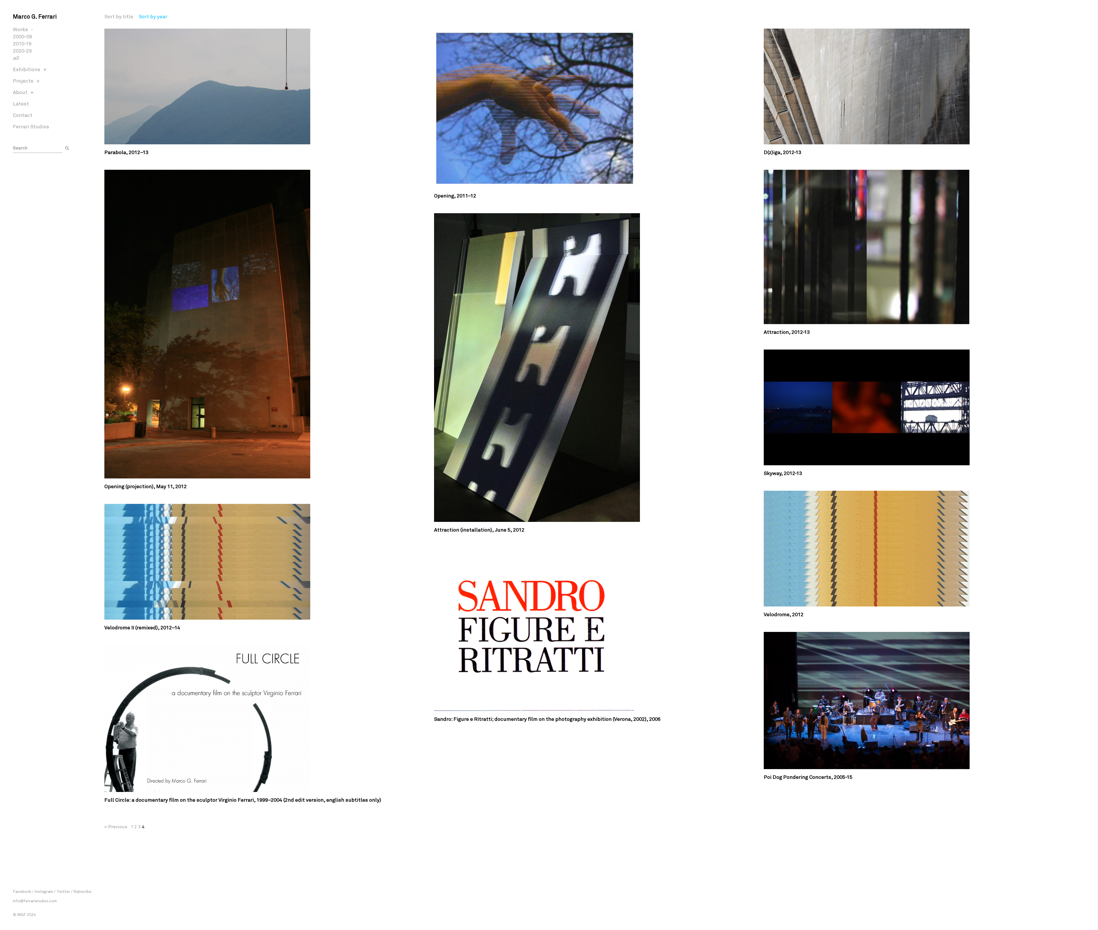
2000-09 (22, 36)
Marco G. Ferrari (35, 16)
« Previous (115, 826)
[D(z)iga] (924, 86)
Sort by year (153, 16)
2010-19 (22, 43)
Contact (22, 115)
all (16, 58)
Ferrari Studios (31, 126)
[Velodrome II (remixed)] (264, 562)
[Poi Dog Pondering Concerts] (924, 700)
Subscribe (82, 891)
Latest (21, 103)
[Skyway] (924, 407)
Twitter (63, 891)
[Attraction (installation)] (594, 367)
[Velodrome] (924, 548)
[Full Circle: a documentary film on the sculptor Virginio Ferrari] (264, 718)
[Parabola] (264, 86)
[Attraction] (924, 247)
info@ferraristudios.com (35, 900)
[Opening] (594, 108)
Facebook (22, 891)
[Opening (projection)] (264, 324)
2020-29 (22, 50)
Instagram (44, 891)
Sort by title (118, 16)
